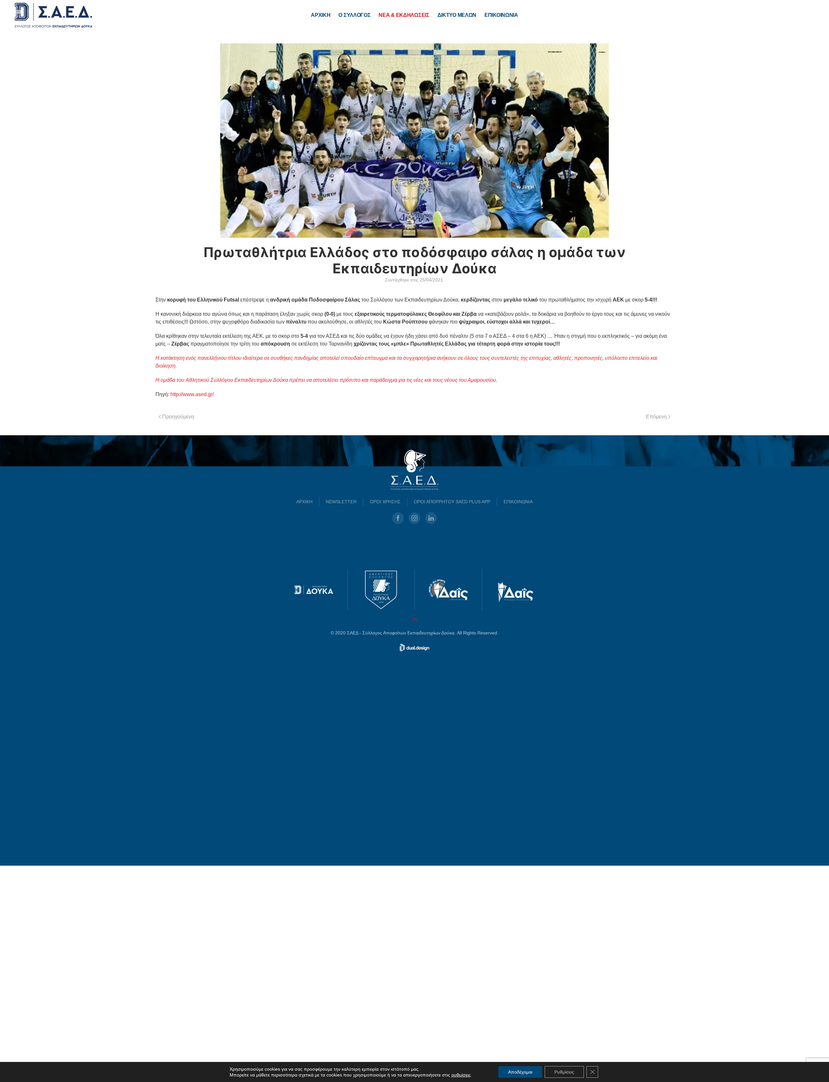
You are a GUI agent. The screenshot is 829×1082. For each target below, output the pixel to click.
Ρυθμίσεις (564, 1072)
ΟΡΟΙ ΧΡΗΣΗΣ (385, 718)
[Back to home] (53, 15)
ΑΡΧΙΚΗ (320, 15)
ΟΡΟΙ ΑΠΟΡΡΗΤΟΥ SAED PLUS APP (452, 718)
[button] (414, 836)
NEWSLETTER (341, 718)
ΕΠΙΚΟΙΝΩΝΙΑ (501, 15)
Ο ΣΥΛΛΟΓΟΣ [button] (354, 15)
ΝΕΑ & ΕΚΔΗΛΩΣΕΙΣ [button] (404, 15)
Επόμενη (656, 416)
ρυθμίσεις (461, 1074)
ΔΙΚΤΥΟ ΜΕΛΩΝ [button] (456, 15)
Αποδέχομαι (520, 1072)
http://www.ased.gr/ (192, 394)
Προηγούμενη (178, 416)
